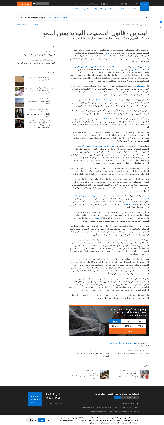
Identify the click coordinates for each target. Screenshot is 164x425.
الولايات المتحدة (102, 100)
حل (104, 212)
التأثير (86, 8)
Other (115, 326)
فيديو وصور (97, 8)
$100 (127, 321)
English (121, 4)
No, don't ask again (60, 17)
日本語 (103, 4)
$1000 (128, 326)
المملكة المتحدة (105, 118)
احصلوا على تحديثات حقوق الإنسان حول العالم (117, 393)
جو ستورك (141, 86)
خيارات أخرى (31, 420)
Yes (50, 17)
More (76, 4)
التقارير (108, 8)
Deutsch (108, 4)
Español (83, 4)
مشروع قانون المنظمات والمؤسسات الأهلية (96, 146)
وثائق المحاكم (131, 204)
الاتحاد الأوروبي (115, 100)
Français (114, 4)
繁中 (126, 4)
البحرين (107, 53)
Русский (89, 4)
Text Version (125, 403)
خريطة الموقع (134, 403)
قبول (41, 420)
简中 (130, 4)
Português (96, 4)
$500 (140, 326)
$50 (140, 321)
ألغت (98, 218)
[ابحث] (34, 3)
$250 (115, 321)
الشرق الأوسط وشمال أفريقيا (126, 343)
